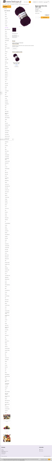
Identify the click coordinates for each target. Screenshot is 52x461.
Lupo (5, 170)
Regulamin (2, 450)
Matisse (6, 303)
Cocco (6, 206)
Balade (6, 16)
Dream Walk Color (7, 234)
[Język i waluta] (46, 2)
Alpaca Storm (6, 325)
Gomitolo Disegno (7, 408)
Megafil (6, 92)
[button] (23, 16)
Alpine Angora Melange (6, 113)
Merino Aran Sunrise (7, 29)
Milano (6, 149)
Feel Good (6, 410)
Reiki (5, 260)
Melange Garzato (7, 279)
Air (5, 221)
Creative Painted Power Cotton (7, 384)
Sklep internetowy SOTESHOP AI (47, 456)
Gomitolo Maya (7, 156)
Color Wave (6, 85)
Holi (5, 337)
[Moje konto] (35, 2)
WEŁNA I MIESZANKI (7, 10)
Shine (5, 94)
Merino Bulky (6, 27)
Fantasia (6, 225)
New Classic (6, 249)
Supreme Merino (7, 130)
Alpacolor (6, 195)
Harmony (6, 44)
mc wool (6, 166)
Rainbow (6, 33)
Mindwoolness (7, 180)
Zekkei (6, 339)
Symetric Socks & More (7, 404)
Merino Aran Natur (7, 117)
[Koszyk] (40, 2)
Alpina (6, 12)
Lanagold (6, 25)
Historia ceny (37, 13)
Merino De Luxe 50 (7, 136)
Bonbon (6, 204)
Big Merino (6, 66)
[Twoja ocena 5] (42, 9)
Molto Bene (6, 238)
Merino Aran (6, 174)
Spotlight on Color (7, 264)
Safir (5, 147)
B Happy (6, 57)
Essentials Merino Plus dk (7, 315)
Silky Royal (6, 219)
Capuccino (6, 18)
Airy (5, 297)
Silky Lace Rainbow (7, 391)
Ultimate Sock (6, 335)
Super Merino (6, 132)
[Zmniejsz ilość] (38, 17)
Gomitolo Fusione (7, 305)
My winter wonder (7, 262)
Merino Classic (7, 151)
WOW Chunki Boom (7, 284)
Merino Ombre (7, 402)
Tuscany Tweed (7, 197)
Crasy (5, 363)
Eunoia (6, 273)
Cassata (6, 344)
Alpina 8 (6, 46)
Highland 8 (6, 72)
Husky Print (6, 123)
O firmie (2, 449)
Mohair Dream (6, 217)
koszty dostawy (5, 456)
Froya (5, 321)
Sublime (6, 119)
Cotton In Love (7, 184)
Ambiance (6, 51)
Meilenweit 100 (7, 258)
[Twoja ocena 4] (41, 9)
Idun (5, 370)
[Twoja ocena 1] (39, 9)
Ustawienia (42, 459)
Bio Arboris (6, 145)
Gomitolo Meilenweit (7, 223)
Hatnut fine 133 (7, 115)
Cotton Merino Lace (7, 275)
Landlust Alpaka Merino (7, 159)
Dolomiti (6, 352)
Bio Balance (6, 100)
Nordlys (6, 323)
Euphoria (6, 193)
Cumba (6, 98)
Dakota (6, 286)
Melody (6, 70)
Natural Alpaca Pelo (7, 186)
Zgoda (49, 459)
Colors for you (7, 208)
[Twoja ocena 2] (40, 9)
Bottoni (6, 331)
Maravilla (6, 232)
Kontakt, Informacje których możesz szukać (4, 451)
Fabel (5, 107)
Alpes (5, 105)
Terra (5, 389)
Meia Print (6, 346)
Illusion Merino (7, 359)
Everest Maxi (6, 251)
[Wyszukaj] (30, 2)
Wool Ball (6, 236)
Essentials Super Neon (7, 381)
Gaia (5, 64)
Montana (6, 77)
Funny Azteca (6, 230)
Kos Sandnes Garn (7, 290)
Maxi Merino (6, 96)
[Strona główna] (12, 2)
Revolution (6, 212)
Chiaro (6, 412)
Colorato (6, 319)
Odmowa (46, 459)
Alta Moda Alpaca (7, 168)
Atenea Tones (6, 299)
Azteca (6, 14)
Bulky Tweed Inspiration (6, 394)
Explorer (6, 182)
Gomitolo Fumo (7, 357)
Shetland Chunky (7, 38)
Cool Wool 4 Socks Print (7, 376)
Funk (5, 42)
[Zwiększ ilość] (35, 17)
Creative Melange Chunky (7, 313)
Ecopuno (6, 365)
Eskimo (6, 53)
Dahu (5, 121)
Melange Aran (6, 277)
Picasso (6, 292)
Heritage (6, 199)
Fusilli (5, 55)
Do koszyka (16, 66)
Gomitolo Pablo (7, 247)
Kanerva (6, 253)
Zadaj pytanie (14, 48)
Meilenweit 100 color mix (7, 327)
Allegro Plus (6, 172)
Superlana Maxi (7, 40)
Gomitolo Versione (7, 161)
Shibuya (6, 361)
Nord (5, 109)
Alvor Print (6, 271)
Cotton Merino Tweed (7, 178)
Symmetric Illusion (7, 348)
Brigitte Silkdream (7, 374)
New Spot (6, 79)
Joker (5, 81)
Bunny (6, 143)
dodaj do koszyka (45, 17)
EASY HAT (6, 128)
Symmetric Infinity (7, 350)
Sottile (6, 266)
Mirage (6, 372)
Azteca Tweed (7, 191)
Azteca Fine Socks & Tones (7, 396)
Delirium (6, 398)
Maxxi (5, 288)
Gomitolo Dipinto (7, 245)
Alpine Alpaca (6, 59)
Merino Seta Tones (7, 400)
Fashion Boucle (7, 68)
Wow (5, 210)
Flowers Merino (7, 134)
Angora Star (6, 83)
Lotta (5, 333)
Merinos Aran (6, 301)
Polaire (6, 31)
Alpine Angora (6, 111)
